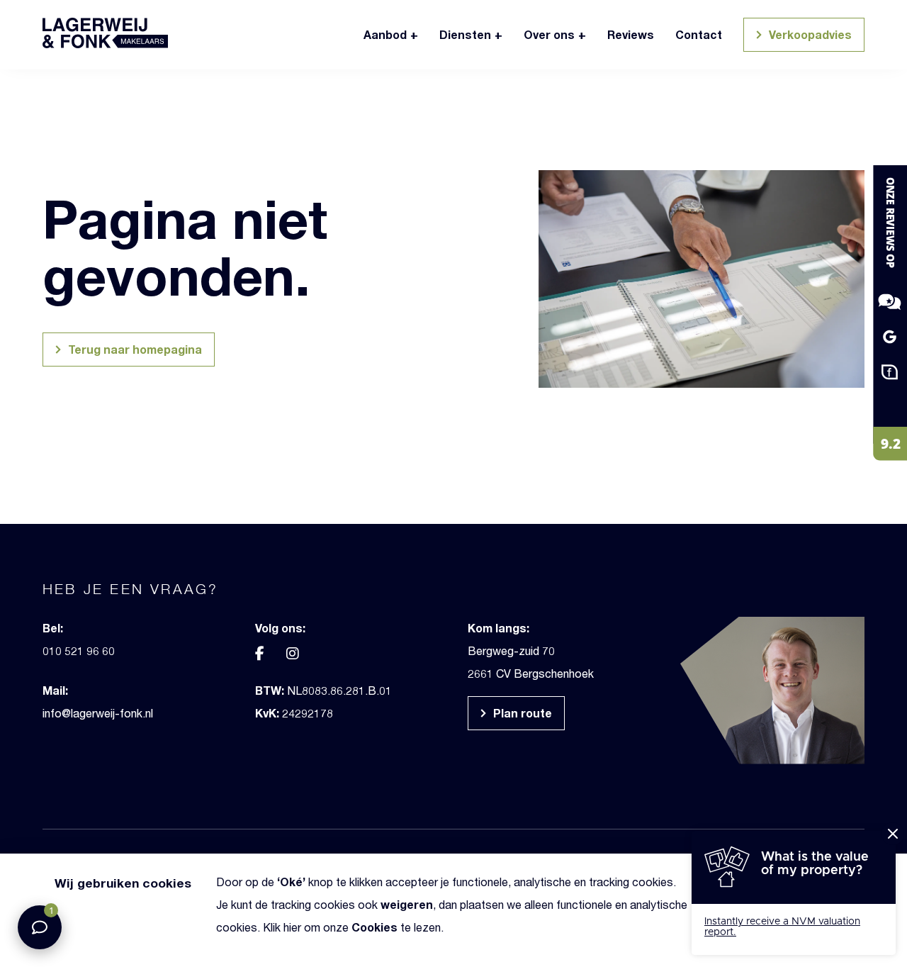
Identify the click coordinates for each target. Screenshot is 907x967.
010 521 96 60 (79, 650)
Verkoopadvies (809, 34)
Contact (698, 34)
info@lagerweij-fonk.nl (98, 713)
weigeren (407, 904)
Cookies (374, 927)
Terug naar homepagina (133, 349)
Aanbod (385, 34)
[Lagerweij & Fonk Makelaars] (878, 312)
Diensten (465, 34)
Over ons (549, 34)
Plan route (521, 713)
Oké (291, 881)
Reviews (630, 34)
